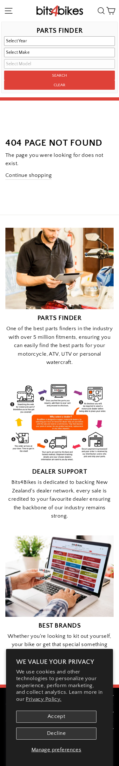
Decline (56, 733)
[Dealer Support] (59, 422)
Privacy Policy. (43, 699)
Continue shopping (28, 175)
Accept (56, 716)
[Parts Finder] (59, 268)
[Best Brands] (59, 576)
